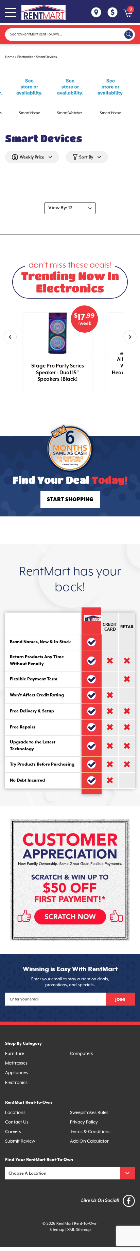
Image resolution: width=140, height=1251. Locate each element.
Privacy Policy (84, 1122)
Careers (13, 1131)
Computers (81, 1053)
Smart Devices (46, 57)
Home (9, 57)
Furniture (14, 1053)
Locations (15, 1112)
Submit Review (20, 1141)
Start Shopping (70, 499)
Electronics (25, 57)
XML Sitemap (79, 1229)
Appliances (16, 1072)
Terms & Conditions (90, 1131)
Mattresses (16, 1063)
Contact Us (17, 1122)
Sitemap (57, 1229)
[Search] (128, 34)
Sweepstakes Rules (89, 1112)
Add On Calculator (89, 1141)
